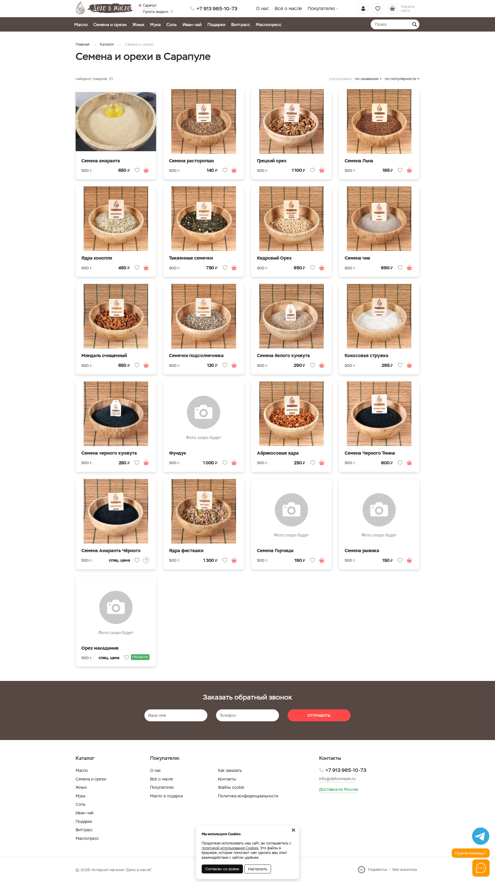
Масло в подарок (166, 796)
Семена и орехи (110, 24)
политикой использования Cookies (230, 848)
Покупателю (321, 8)
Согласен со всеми (222, 869)
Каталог (107, 44)
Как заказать (230, 770)
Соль (171, 24)
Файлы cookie (231, 787)
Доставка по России (338, 789)
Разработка (377, 869)
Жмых (138, 24)
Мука (155, 24)
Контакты (227, 779)
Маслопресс (269, 24)
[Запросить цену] (146, 560)
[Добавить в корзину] (146, 170)
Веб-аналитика (404, 869)
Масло (81, 24)
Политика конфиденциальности (248, 796)
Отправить (319, 715)
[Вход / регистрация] (363, 8)
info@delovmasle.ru (337, 778)
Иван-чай (192, 24)
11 (158, 11)
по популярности (400, 79)
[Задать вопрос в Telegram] (480, 836)
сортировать (340, 79)
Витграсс (240, 24)
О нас (262, 8)
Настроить (257, 869)
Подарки (216, 24)
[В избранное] (137, 170)
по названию (367, 79)
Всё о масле (288, 8)
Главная (82, 44)
